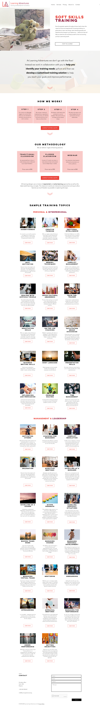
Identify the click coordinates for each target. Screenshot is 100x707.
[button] (59, 4)
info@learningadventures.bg (25, 692)
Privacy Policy (41, 703)
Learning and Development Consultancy (20, 5)
